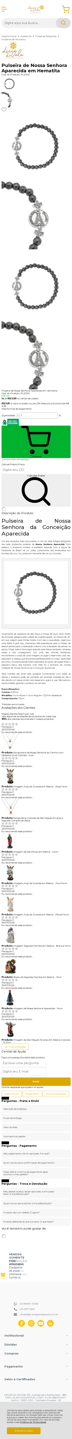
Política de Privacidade (33, 1422)
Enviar (36, 1081)
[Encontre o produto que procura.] (63, 23)
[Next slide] (5, 251)
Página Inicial (9, 36)
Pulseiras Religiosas (46, 36)
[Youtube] (40, 1325)
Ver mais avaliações (15, 1046)
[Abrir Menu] (4, 9)
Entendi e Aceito (24, 1430)
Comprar (36, 456)
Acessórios (26, 36)
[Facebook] (21, 1325)
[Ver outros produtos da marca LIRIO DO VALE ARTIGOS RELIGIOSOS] (36, 45)
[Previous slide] (3, 251)
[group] (12, 1266)
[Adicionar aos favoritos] (4, 109)
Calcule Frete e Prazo (13, 464)
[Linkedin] (50, 1325)
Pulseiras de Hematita (14, 39)
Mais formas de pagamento (17, 408)
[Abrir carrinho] (66, 9)
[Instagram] (31, 1325)
